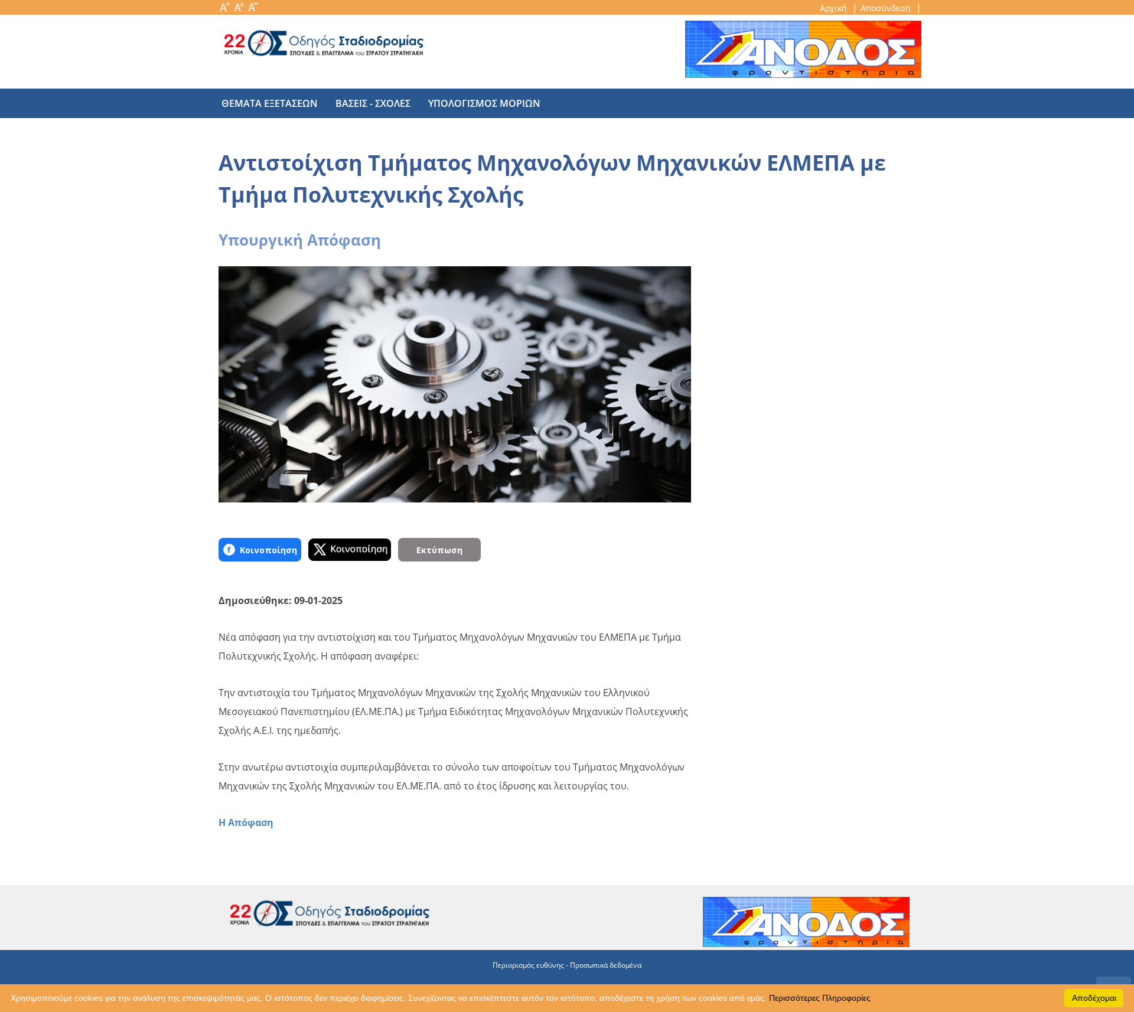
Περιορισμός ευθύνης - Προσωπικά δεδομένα (567, 965)
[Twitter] (349, 550)
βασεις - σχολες (372, 103)
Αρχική (834, 8)
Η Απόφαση (246, 822)
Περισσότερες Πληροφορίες (820, 998)
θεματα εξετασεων (269, 103)
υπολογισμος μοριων (484, 103)
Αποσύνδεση (887, 8)
